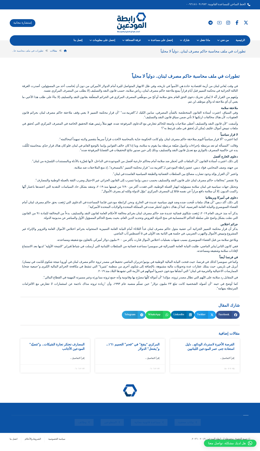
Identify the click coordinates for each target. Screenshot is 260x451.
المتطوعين (110, 422)
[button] (245, 22)
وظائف (82, 422)
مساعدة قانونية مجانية (147, 422)
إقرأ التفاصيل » (227, 358)
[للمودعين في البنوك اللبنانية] (131, 22)
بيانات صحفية (186, 422)
